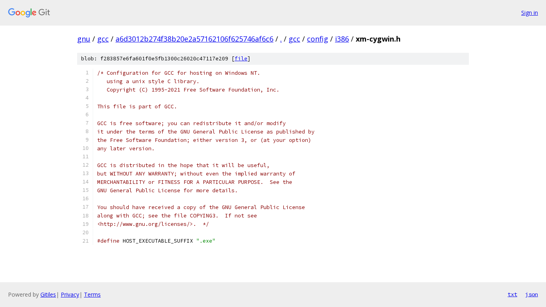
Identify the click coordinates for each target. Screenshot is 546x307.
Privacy (70, 294)
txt (512, 294)
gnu (83, 39)
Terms (92, 294)
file (241, 58)
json (531, 294)
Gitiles (48, 294)
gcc (103, 39)
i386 (342, 39)
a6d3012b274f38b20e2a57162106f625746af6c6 (194, 39)
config (317, 39)
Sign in (529, 12)
